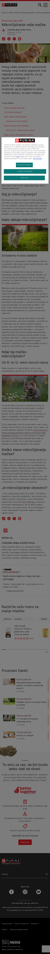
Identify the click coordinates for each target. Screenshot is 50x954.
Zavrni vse (24, 178)
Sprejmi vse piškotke (25, 171)
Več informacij (37, 159)
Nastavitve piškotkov (24, 165)
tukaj (17, 157)
